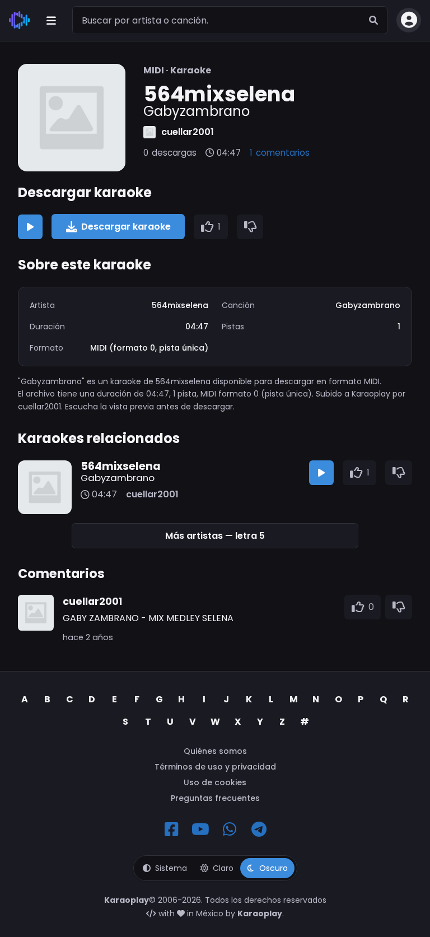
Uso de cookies (215, 782)
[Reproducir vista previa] (30, 227)
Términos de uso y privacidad (215, 766)
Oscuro (273, 868)
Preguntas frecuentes (215, 798)
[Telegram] (258, 829)
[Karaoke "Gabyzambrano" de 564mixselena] (71, 117)
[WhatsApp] (229, 829)
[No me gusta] (250, 227)
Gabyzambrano (118, 477)
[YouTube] (200, 829)
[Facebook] (171, 829)
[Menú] (51, 20)
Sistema (171, 868)
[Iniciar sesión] (408, 20)
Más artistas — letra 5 (215, 535)
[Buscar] (373, 20)
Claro (223, 868)
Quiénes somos (215, 751)
